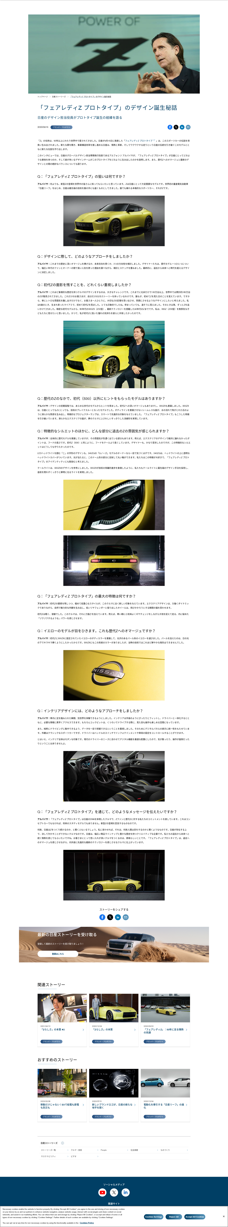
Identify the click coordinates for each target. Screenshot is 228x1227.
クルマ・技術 (76, 1150)
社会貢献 (134, 1150)
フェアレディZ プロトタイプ (138, 140)
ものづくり (165, 1150)
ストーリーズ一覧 (48, 1150)
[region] (114, 1216)
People (104, 1150)
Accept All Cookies (195, 1217)
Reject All (174, 1217)
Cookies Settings (153, 1217)
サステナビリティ (48, 1156)
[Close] (224, 1216)
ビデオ (73, 1156)
